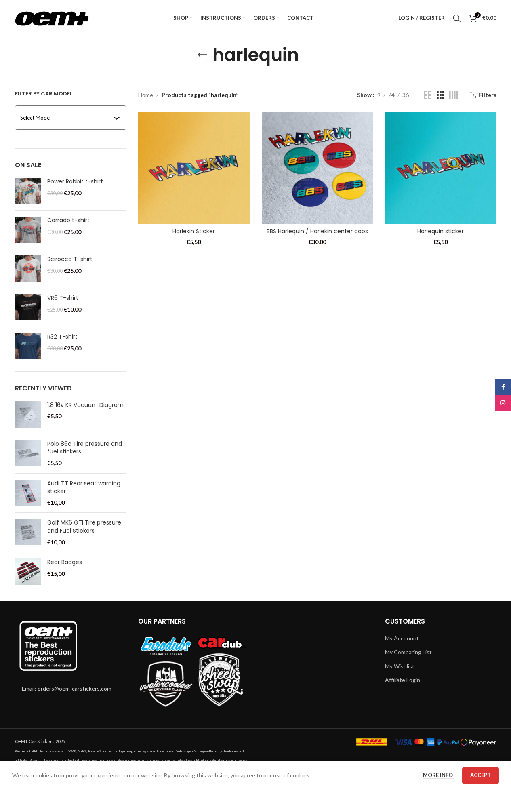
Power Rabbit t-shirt (75, 181)
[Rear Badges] (28, 571)
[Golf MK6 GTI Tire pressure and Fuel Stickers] (28, 532)
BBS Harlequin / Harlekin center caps (317, 231)
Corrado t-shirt (68, 220)
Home (145, 94)
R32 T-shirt (62, 337)
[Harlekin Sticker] (194, 168)
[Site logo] (52, 17)
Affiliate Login (402, 679)
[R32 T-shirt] (28, 346)
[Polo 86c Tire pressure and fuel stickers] (28, 453)
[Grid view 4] (453, 95)
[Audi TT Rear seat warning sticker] (28, 493)
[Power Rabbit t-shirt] (28, 191)
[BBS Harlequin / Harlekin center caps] (317, 168)
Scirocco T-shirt (70, 259)
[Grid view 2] (427, 95)
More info (438, 775)
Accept (480, 775)
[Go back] (202, 55)
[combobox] (71, 117)
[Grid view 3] (440, 95)
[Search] (457, 18)
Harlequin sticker (440, 231)
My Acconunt (402, 638)
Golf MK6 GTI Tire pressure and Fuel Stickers (84, 527)
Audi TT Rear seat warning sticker (83, 487)
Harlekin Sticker (193, 231)
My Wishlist (399, 666)
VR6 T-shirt (62, 298)
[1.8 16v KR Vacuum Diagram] (28, 414)
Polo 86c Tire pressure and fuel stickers (84, 448)
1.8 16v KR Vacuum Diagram (85, 405)
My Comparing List (408, 652)
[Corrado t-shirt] (28, 230)
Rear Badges (64, 562)
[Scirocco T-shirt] (28, 268)
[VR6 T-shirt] (28, 307)
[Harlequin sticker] (440, 168)
